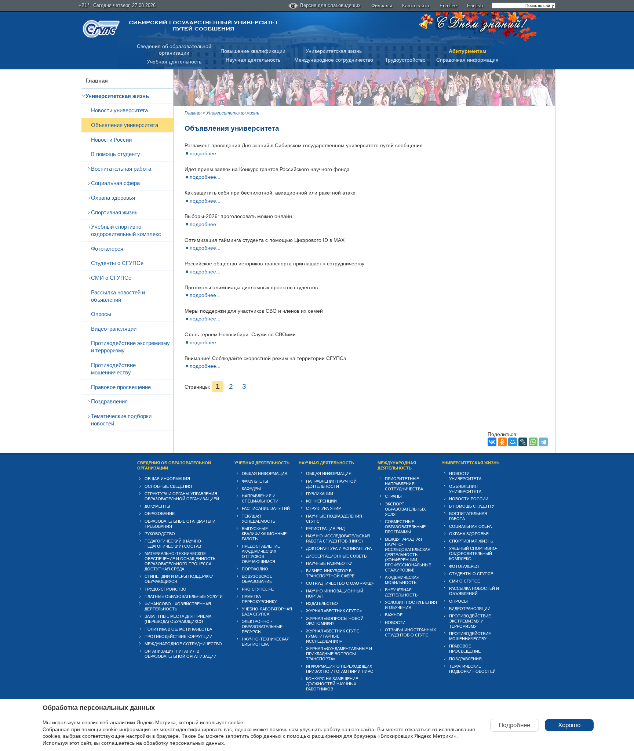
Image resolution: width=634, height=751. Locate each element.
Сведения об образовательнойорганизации (174, 49)
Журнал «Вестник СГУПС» (334, 611)
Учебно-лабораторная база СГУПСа (267, 611)
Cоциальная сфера (115, 183)
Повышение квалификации (253, 51)
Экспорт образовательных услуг (405, 509)
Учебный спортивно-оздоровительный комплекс (126, 230)
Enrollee (448, 5)
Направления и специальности (260, 498)
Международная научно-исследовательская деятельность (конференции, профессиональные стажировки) (408, 554)
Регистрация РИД (325, 528)
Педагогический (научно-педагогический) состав (174, 543)
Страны (393, 496)
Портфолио (255, 569)
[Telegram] (543, 442)
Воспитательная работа (121, 169)
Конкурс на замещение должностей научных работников (332, 683)
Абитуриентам (467, 51)
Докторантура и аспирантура (339, 548)
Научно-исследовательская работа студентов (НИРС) (338, 538)
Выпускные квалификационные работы (264, 533)
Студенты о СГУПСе (117, 263)
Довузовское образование (257, 579)
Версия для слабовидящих (330, 5)
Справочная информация (467, 60)
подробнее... (205, 153)
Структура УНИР (323, 508)
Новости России (111, 140)
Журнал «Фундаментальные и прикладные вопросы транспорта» (339, 653)
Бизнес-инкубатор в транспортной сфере (330, 573)
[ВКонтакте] (492, 442)
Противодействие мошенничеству (113, 369)
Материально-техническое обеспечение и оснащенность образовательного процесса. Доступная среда (180, 561)
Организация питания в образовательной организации (180, 654)
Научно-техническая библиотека (265, 641)
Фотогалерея (107, 249)
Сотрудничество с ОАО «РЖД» (340, 583)
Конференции (321, 501)
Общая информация (167, 478)
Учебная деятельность (174, 62)
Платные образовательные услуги (184, 596)
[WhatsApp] (533, 442)
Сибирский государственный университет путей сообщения (203, 26)
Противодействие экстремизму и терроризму (130, 346)
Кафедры (251, 488)
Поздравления (109, 401)
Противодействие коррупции (178, 636)
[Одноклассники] (502, 442)
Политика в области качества (178, 629)
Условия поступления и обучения (411, 605)
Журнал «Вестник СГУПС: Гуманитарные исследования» (333, 636)
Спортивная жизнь (114, 212)
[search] (523, 5)
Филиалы (381, 5)
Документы (157, 506)
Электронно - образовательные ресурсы (262, 626)
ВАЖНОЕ (393, 615)
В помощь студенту (115, 154)
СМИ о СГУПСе (111, 278)
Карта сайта (415, 5)
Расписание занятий (266, 508)
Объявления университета (124, 125)
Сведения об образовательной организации (174, 465)
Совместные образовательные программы (405, 526)
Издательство (322, 603)
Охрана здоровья (113, 198)
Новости (395, 622)
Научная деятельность (253, 60)
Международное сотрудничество (333, 60)
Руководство (160, 533)
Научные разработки (329, 563)
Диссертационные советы (337, 556)
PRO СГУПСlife (258, 589)
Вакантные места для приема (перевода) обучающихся (178, 619)
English (475, 5)
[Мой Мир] (512, 442)
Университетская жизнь (334, 51)
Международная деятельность (397, 465)
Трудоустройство (405, 60)
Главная (96, 80)
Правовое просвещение (121, 387)
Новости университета (119, 110)
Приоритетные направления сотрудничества (404, 483)
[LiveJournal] (522, 442)
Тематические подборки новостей (121, 420)
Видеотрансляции (113, 329)
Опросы (101, 314)
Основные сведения (168, 486)
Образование (160, 513)
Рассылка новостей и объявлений (118, 296)
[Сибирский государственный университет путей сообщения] (101, 28)
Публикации (319, 493)
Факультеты (255, 481)
